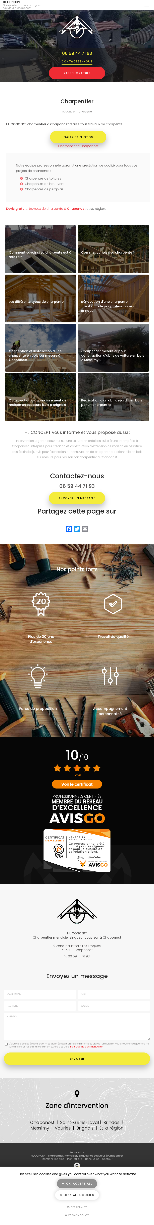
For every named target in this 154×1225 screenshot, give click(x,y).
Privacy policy (78, 1215)
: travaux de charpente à (46, 208)
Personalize (78, 1207)
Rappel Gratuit (77, 73)
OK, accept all (78, 1184)
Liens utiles (92, 1159)
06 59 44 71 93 (77, 53)
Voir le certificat (77, 784)
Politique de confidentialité (86, 1046)
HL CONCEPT (22, 5)
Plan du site (74, 1159)
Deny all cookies (78, 1195)
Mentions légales (53, 1159)
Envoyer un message (77, 498)
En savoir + (40, 249)
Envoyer (77, 1059)
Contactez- (77, 61)
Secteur (107, 1159)
